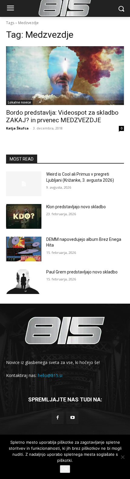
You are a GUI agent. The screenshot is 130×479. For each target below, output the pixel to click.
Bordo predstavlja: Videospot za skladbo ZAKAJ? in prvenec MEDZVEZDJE (62, 116)
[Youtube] (72, 417)
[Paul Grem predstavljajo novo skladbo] (23, 281)
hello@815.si (50, 375)
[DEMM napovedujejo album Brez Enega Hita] (23, 249)
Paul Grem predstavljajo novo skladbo (82, 272)
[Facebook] (57, 417)
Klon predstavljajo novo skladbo (76, 206)
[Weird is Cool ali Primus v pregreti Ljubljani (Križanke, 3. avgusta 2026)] (23, 183)
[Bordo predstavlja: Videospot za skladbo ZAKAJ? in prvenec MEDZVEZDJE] (65, 75)
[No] (122, 457)
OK (65, 469)
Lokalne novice (19, 102)
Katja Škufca (17, 128)
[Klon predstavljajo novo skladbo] (23, 216)
